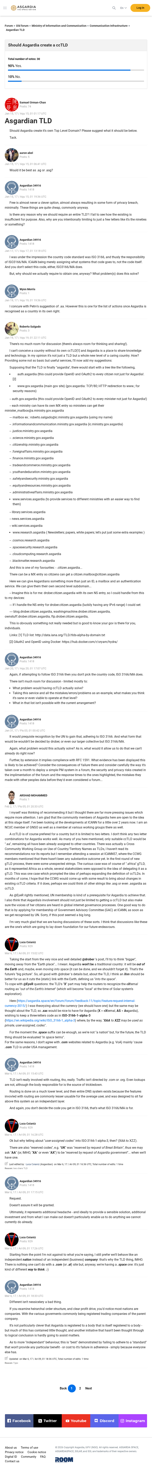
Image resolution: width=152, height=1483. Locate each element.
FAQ (43, 1456)
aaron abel (26, 152)
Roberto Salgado (30, 326)
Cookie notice (37, 1452)
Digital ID (11, 1456)
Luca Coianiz (28, 942)
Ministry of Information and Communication (59, 25)
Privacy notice (14, 1452)
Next (88, 1388)
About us (11, 1447)
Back (63, 1388)
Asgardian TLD (15, 29)
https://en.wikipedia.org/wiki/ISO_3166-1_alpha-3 (40, 1020)
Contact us (12, 1461)
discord (107, 1421)
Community (28, 1456)
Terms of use (29, 1447)
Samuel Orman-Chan (33, 102)
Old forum (22, 25)
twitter (50, 1421)
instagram (135, 1421)
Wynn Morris (27, 289)
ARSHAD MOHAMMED (33, 795)
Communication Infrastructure (109, 25)
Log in (140, 7)
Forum (9, 25)
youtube (78, 1421)
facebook (21, 1421)
